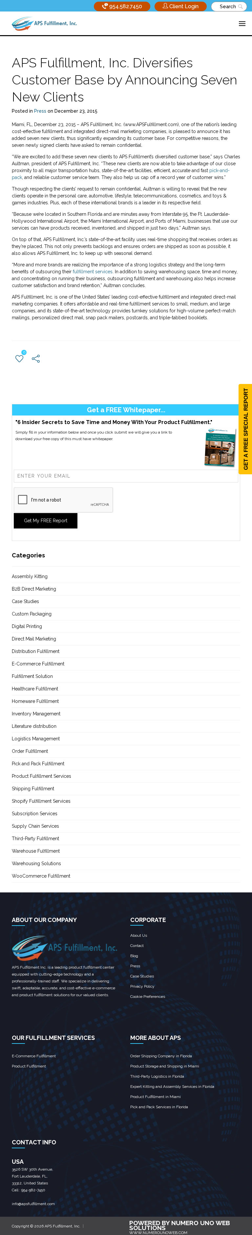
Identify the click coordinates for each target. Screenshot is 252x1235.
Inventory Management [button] (36, 713)
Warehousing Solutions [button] (36, 863)
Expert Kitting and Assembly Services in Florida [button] (172, 1086)
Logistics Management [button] (36, 738)
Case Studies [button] (25, 601)
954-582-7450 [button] (33, 1190)
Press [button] (40, 111)
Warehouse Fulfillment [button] (36, 851)
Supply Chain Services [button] (35, 826)
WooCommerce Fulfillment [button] (41, 876)
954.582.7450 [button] (125, 6)
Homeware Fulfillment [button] (35, 701)
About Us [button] (138, 935)
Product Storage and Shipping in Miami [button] (164, 1066)
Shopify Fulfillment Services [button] (41, 801)
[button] (181, 6)
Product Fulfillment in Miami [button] (155, 1096)
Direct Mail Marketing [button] (34, 638)
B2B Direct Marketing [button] (34, 589)
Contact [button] (137, 945)
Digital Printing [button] (27, 626)
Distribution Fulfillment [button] (35, 651)
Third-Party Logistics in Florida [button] (157, 1076)
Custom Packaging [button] (32, 614)
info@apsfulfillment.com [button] (33, 1203)
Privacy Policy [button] (142, 986)
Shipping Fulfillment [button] (33, 788)
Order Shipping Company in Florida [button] (161, 1056)
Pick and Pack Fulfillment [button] (38, 763)
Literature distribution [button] (34, 726)
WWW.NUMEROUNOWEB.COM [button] (158, 1232)
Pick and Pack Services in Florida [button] (159, 1107)
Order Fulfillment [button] (30, 751)
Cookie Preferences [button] (147, 996)
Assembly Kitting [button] (30, 576)
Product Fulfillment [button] (29, 1066)
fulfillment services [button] (93, 271)
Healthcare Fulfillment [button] (35, 688)
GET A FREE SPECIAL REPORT (246, 429)
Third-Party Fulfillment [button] (35, 838)
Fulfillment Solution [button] (32, 676)
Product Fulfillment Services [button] (41, 776)
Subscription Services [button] (34, 813)
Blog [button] (134, 956)
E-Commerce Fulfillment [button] (38, 663)
